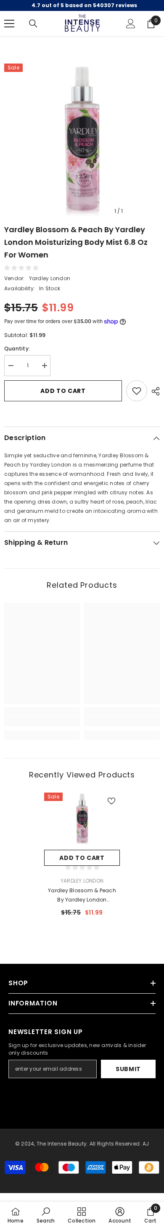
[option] (82, 141)
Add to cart (63, 391)
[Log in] (130, 23)
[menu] (9, 24)
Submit (128, 1069)
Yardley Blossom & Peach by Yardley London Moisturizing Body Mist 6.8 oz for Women (82, 895)
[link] (42, 721)
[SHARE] (153, 391)
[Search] (33, 24)
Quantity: (17, 348)
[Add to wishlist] (136, 390)
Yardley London (49, 278)
